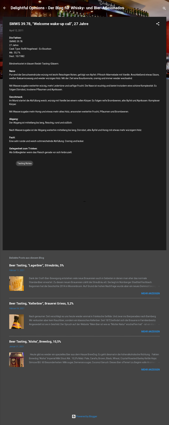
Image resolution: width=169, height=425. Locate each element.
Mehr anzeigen (150, 293)
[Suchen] (164, 9)
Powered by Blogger (86, 416)
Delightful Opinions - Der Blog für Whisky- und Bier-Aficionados (67, 8)
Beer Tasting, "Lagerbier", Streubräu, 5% (36, 265)
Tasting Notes (24, 163)
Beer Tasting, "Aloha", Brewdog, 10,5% (35, 341)
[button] (158, 24)
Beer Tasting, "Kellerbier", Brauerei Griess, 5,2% (41, 303)
